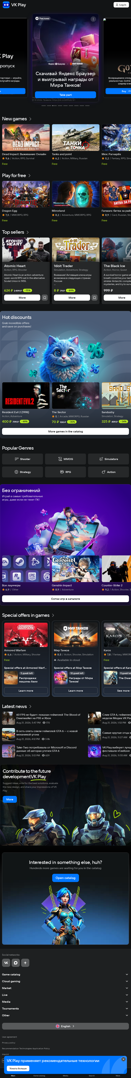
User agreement (9, 1037)
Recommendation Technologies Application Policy (26, 1048)
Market (6, 988)
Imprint (5, 1054)
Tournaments (10, 1008)
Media (6, 1001)
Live (5, 995)
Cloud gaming (11, 981)
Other (6, 1015)
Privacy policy (8, 1042)
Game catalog (11, 974)
